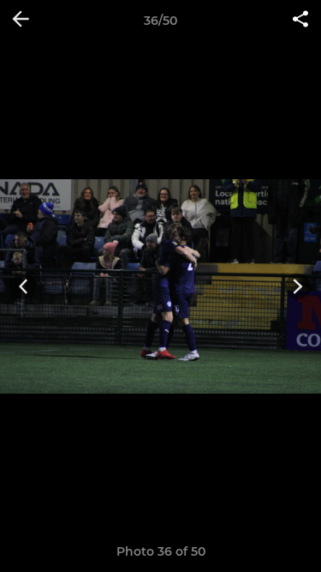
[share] (300, 21)
